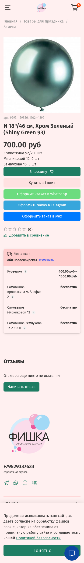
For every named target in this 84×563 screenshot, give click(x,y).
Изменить (46, 260)
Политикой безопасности (38, 538)
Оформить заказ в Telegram (42, 205)
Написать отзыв (21, 387)
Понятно (42, 550)
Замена (10, 27)
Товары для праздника (44, 21)
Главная (11, 21)
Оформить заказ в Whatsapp (42, 194)
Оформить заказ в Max (42, 216)
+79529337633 (19, 467)
